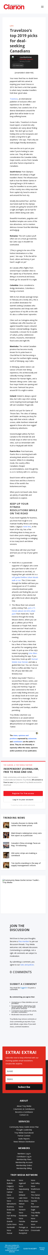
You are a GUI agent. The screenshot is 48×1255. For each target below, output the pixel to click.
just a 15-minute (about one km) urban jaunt (24, 611)
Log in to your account (23, 799)
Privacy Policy (42, 1248)
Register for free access (23, 793)
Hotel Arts (27, 526)
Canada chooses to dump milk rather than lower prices (24, 824)
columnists (32, 738)
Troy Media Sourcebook (24, 1133)
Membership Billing (24, 1168)
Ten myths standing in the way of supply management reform (26, 864)
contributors (18, 742)
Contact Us (24, 1115)
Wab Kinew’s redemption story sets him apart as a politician (26, 834)
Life (12, 26)
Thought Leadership (24, 1130)
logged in (24, 987)
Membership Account (24, 1162)
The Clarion (35, 1195)
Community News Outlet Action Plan (24, 1127)
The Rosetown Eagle (35, 1207)
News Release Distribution (24, 1141)
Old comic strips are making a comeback (24, 854)
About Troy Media (24, 1106)
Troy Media (35, 1212)
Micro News (23, 1201)
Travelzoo (14, 99)
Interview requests (26, 59)
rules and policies (27, 965)
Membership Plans (24, 1159)
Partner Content (24, 1136)
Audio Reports (24, 1138)
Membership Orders (24, 1165)
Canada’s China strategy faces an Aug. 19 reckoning (25, 844)
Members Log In (24, 1153)
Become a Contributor (24, 1112)
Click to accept (30, 1248)
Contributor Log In (24, 1156)
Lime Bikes (32, 653)
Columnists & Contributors (24, 1109)
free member (24, 941)
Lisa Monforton (26, 57)
